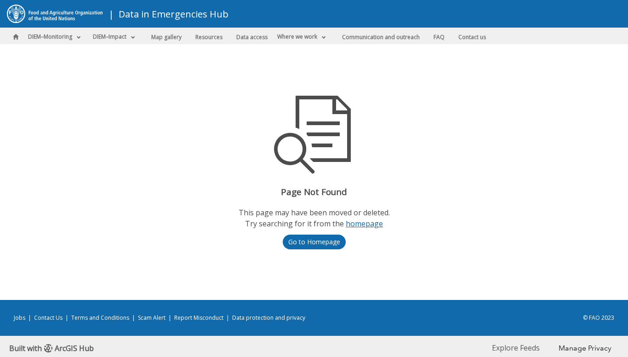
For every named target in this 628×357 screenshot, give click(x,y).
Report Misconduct (198, 318)
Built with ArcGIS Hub (51, 348)
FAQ (439, 37)
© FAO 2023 (598, 318)
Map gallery (166, 37)
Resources (209, 37)
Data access (252, 37)
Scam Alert (152, 318)
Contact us (472, 37)
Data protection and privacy (268, 318)
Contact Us (48, 318)
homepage (364, 224)
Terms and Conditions (100, 318)
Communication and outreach (381, 37)
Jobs (19, 318)
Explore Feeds (516, 348)
